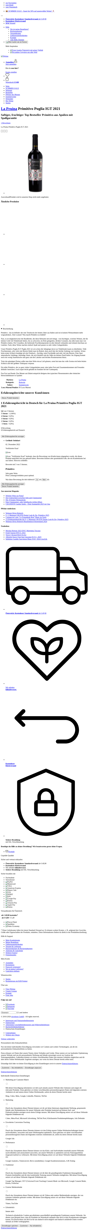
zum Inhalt (9, 5)
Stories (8, 979)
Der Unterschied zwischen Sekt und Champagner (24, 498)
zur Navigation (11, 3)
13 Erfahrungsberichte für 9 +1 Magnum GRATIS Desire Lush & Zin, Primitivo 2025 (37, 519)
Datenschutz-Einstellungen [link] (15, 1029)
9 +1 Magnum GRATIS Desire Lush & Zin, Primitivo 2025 (27, 515)
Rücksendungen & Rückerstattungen (19, 949)
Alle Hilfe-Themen (17, 40)
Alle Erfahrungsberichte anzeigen (13, 436)
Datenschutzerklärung (70, 1064)
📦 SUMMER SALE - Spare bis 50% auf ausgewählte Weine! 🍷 (30, 11)
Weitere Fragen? (11, 953)
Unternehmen (11, 1033)
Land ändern (23, 1013)
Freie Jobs (9, 995)
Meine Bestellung (12, 942)
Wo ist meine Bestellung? (19, 29)
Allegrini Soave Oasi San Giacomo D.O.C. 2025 (23, 537)
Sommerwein (24, 385)
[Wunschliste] (7, 76)
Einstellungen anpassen (33, 1068)
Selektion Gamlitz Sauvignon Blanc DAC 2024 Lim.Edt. (26, 539)
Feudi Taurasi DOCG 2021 (16, 533)
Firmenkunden (11, 955)
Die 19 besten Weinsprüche (16, 500)
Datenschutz (10, 1023)
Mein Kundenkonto (13, 940)
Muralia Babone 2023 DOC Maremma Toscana (23, 531)
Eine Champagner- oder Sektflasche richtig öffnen (24, 502)
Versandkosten (15, 33)
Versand (10, 23)
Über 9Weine (10, 989)
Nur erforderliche (17, 1068)
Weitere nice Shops (13, 1035)
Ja (37, 480)
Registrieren (10, 965)
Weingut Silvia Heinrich (14, 513)
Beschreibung (8, 329)
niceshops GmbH (17, 1017)
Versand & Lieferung (13, 946)
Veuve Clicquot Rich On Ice (16, 535)
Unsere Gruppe (11, 991)
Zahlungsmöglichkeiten (18, 36)
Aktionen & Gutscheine (14, 951)
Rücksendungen (16, 31)
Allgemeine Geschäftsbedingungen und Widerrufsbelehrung (27, 1025)
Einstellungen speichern (10, 1226)
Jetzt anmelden (11, 64)
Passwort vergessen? (13, 967)
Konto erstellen (11, 72)
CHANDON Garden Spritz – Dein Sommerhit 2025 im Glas (28, 504)
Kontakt (13, 38)
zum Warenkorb (11, 7)
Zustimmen (5, 1068)
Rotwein (22, 382)
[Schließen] (2, 15)
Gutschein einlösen (12, 971)
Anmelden (9, 963)
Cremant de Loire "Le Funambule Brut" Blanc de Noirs (26, 517)
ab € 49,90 (26, 19)
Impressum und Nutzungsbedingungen (20, 1021)
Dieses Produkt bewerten (10, 398)
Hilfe (7, 27)
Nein (44, 480)
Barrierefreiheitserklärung (15, 1027)
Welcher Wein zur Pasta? (15, 496)
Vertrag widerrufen (8, 1039)
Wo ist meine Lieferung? (15, 969)
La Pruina (9, 109)
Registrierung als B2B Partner (16, 981)
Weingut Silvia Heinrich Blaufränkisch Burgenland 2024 (26, 522)
